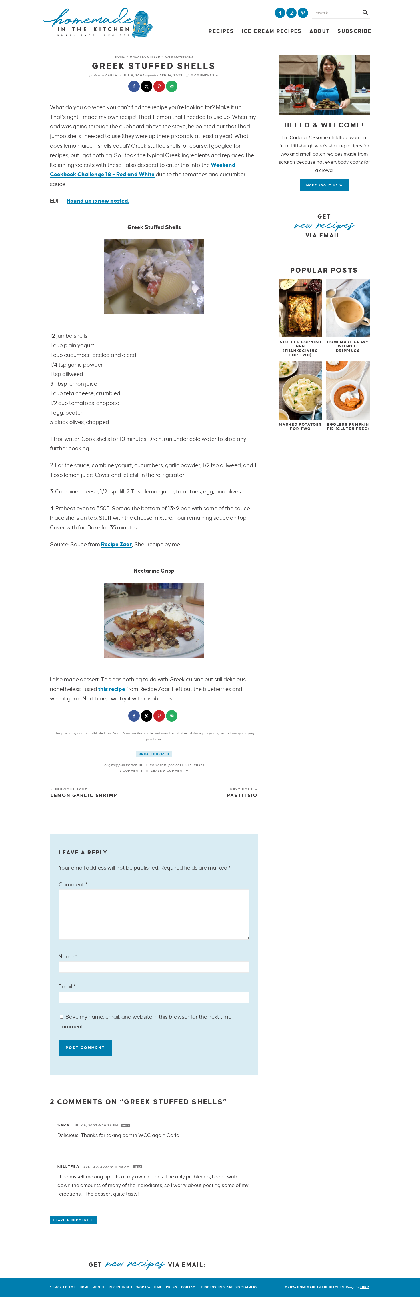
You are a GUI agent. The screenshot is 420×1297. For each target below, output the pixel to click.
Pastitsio (242, 795)
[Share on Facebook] (134, 87)
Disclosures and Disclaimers (229, 1287)
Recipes (221, 31)
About (319, 31)
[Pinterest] (303, 13)
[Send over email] (172, 87)
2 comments (131, 770)
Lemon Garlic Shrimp (84, 795)
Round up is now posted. (98, 201)
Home (120, 56)
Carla (111, 75)
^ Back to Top (63, 1287)
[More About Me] (324, 85)
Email (67, 987)
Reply (125, 1125)
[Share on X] (147, 87)
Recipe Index (121, 1287)
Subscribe (354, 31)
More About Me (322, 185)
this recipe (111, 689)
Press (171, 1287)
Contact (189, 1287)
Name (68, 957)
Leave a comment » (169, 770)
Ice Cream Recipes (272, 31)
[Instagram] (291, 13)
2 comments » (205, 75)
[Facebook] (280, 13)
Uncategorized (145, 56)
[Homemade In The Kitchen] (98, 23)
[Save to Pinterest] (159, 87)
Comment (73, 885)
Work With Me (149, 1287)
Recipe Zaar (116, 544)
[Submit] (365, 13)
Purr (364, 1287)
